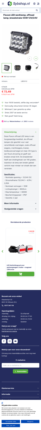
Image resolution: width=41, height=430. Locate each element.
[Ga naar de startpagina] (19, 3)
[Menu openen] (3, 3)
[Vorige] (29, 58)
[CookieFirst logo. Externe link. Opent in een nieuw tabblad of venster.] (2, 403)
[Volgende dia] (38, 251)
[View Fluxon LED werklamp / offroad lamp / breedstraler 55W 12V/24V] (7, 68)
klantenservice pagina (9, 331)
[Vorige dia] (2, 251)
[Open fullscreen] (20, 43)
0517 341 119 (9, 305)
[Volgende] (35, 58)
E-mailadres (20, 360)
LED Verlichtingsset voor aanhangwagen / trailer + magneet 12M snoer (19, 267)
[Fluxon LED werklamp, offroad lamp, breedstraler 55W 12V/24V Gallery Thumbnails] (20, 68)
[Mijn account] (34, 4)
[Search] (36, 10)
